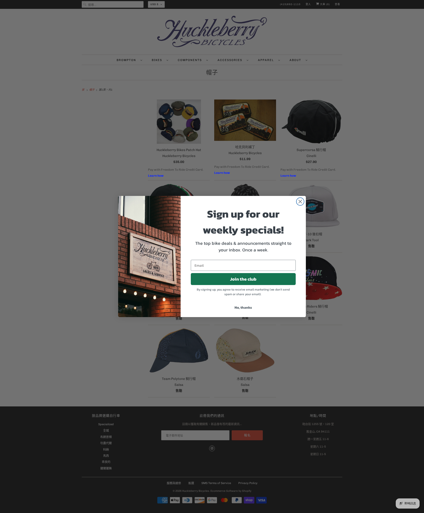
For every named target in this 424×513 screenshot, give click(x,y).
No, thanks (243, 307)
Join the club (243, 279)
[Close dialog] (300, 201)
